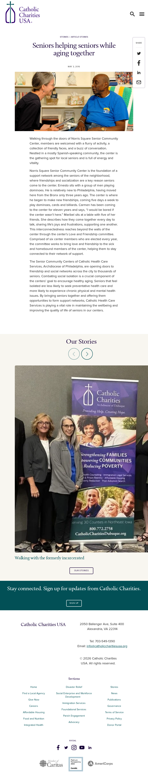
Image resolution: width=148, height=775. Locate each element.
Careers (33, 706)
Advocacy (74, 722)
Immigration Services (74, 703)
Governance (114, 706)
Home (33, 687)
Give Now (33, 699)
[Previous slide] (74, 354)
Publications (114, 699)
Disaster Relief (74, 687)
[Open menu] (142, 14)
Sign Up (74, 603)
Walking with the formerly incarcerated (49, 557)
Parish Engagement (74, 715)
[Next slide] (87, 354)
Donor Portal (114, 725)
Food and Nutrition (33, 718)
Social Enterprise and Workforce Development (74, 695)
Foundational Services (74, 709)
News (114, 693)
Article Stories (79, 37)
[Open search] (132, 14)
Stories (64, 37)
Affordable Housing (34, 712)
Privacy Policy (114, 718)
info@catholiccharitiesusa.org (107, 646)
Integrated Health (33, 725)
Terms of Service (114, 712)
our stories (81, 570)
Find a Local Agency (33, 693)
